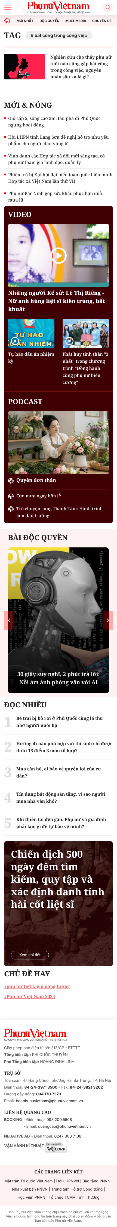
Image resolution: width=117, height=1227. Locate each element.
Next (108, 620)
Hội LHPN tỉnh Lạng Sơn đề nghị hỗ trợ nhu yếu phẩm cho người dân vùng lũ (58, 140)
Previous (9, 620)
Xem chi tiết (30, 955)
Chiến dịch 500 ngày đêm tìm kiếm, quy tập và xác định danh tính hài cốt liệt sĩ (57, 879)
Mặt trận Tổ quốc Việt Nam (28, 1181)
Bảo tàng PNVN (96, 1181)
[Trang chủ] (7, 21)
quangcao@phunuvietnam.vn (64, 1126)
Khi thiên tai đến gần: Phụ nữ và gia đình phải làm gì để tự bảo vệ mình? (61, 822)
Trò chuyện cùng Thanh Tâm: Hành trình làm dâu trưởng (59, 512)
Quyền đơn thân (36, 480)
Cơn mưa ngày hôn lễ (38, 496)
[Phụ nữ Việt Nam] (35, 1035)
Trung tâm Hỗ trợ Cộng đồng (77, 1189)
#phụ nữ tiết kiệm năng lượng (37, 986)
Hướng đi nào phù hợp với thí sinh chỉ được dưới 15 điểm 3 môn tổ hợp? (64, 747)
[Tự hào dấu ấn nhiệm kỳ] (31, 333)
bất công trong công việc (61, 35)
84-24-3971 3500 (40, 1087)
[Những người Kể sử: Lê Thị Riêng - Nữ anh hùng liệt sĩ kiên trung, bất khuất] (58, 255)
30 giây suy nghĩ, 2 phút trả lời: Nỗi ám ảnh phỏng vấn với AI (58, 678)
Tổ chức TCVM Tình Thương (74, 1197)
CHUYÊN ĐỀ (102, 21)
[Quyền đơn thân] (58, 442)
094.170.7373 (48, 1094)
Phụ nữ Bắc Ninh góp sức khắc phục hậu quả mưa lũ (55, 196)
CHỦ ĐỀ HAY (27, 973)
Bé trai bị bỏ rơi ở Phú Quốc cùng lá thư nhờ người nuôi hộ (59, 721)
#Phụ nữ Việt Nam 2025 (29, 996)
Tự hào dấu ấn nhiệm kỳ (31, 357)
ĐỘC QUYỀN (49, 21)
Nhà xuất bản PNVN (30, 1189)
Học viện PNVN (31, 1197)
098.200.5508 (59, 1119)
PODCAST (25, 401)
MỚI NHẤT (25, 21)
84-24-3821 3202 (86, 1087)
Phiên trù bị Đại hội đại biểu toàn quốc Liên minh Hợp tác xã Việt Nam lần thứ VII (60, 178)
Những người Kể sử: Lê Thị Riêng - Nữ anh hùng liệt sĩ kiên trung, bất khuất (56, 301)
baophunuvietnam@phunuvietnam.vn (49, 1101)
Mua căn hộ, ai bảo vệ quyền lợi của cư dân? (58, 772)
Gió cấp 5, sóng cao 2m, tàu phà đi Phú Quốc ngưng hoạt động (54, 121)
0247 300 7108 (67, 1136)
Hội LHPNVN (67, 1181)
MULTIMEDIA (75, 21)
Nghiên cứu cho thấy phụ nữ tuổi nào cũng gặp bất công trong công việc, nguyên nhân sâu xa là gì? (81, 67)
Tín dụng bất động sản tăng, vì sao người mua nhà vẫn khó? (60, 797)
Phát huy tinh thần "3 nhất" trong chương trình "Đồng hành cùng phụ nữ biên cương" (86, 368)
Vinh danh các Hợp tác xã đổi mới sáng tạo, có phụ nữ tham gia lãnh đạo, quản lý (56, 159)
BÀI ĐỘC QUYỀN (38, 537)
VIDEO (20, 214)
